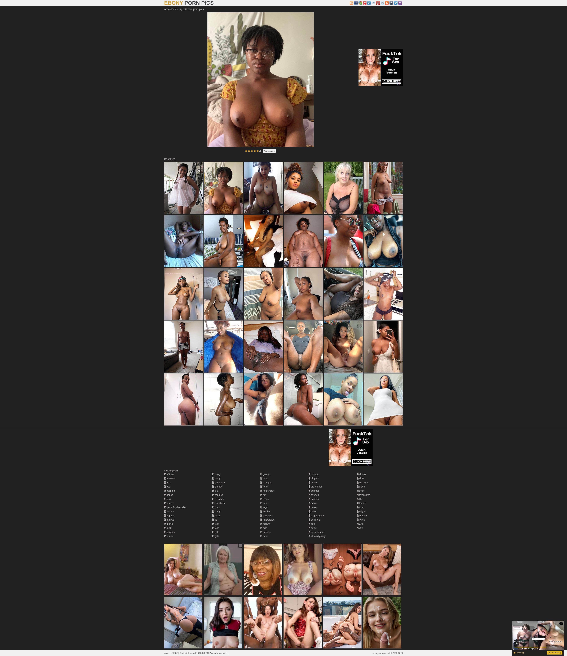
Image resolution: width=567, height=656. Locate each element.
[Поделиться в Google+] (364, 3)
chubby (218, 486)
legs (264, 507)
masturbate (268, 519)
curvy (217, 511)
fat (215, 519)
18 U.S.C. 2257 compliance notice (212, 653)
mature (266, 524)
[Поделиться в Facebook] (356, 3)
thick (361, 491)
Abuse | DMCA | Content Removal (180, 653)
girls (216, 536)
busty (217, 478)
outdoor (314, 491)
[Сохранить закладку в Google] (360, 3)
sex (312, 524)
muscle (314, 474)
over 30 (314, 495)
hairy (265, 478)
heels (265, 486)
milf (264, 528)
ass (168, 486)
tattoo (362, 486)
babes (169, 495)
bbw (168, 499)
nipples (314, 478)
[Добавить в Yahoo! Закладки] (400, 3)
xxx (361, 528)
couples (218, 495)
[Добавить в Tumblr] (391, 3)
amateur (170, 478)
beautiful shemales (176, 507)
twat (361, 507)
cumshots (219, 503)
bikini (169, 528)
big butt (170, 519)
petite (313, 503)
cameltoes (219, 482)
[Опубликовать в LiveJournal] (373, 3)
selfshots (315, 519)
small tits (363, 482)
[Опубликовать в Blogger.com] (351, 3)
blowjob (170, 532)
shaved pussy (317, 536)
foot (216, 528)
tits (360, 499)
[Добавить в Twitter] (395, 3)
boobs (169, 536)
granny (266, 474)
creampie (219, 499)
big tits (169, 524)
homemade (268, 491)
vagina (362, 511)
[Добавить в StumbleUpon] (387, 3)
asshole (170, 491)
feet (216, 524)
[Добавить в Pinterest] (378, 3)
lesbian (266, 511)
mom (265, 536)
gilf (216, 532)
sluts (361, 478)
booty (217, 474)
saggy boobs (317, 515)
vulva (362, 519)
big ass (170, 515)
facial (217, 515)
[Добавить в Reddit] (382, 3)
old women (316, 486)
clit (216, 491)
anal (168, 482)
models (266, 532)
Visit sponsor (269, 151)
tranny (362, 503)
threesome (364, 495)
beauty (170, 511)
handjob (266, 482)
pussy (313, 507)
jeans (265, 499)
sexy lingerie (317, 532)
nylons (314, 482)
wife (361, 524)
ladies (265, 503)
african (170, 474)
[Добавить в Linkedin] (369, 3)
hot (264, 495)
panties (314, 499)
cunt (216, 507)
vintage (363, 515)
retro (313, 511)
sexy (313, 528)
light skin (267, 515)
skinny (362, 474)
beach (169, 503)
